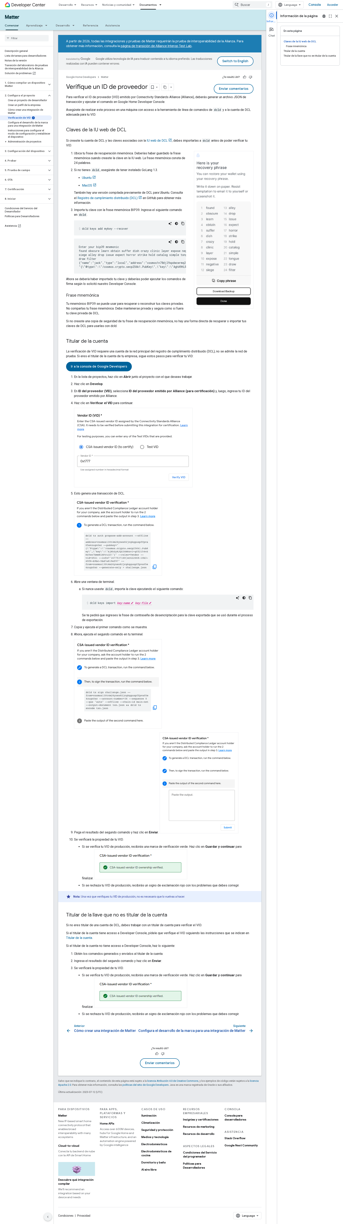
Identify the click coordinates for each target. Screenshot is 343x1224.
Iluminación (148, 1115)
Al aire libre (149, 1169)
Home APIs (107, 1123)
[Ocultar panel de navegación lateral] (48, 1217)
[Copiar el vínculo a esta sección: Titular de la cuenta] (112, 341)
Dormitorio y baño (153, 1162)
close (336, 16)
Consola (314, 5)
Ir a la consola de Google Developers (99, 367)
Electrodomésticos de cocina (156, 1153)
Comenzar (12, 25)
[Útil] (245, 77)
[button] (23, 84)
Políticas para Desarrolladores (194, 1165)
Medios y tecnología (155, 1137)
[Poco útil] (250, 77)
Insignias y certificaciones (201, 1119)
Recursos (87, 5)
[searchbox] (27, 38)
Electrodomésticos (154, 1144)
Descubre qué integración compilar (75, 1181)
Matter (12, 17)
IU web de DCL (157, 140)
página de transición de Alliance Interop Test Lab (156, 46)
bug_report (324, 16)
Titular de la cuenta (79, 938)
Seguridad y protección (157, 1130)
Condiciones (65, 1215)
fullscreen (330, 16)
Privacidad (83, 1215)
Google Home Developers (81, 76)
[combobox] (252, 4)
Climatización (150, 1122)
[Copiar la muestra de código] (183, 223)
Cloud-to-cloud (68, 1146)
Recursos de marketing (198, 1126)
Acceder (332, 4)
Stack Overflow (234, 1138)
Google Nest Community (241, 1145)
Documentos (148, 5)
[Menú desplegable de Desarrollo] (74, 25)
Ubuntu (87, 178)
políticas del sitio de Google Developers (145, 1084)
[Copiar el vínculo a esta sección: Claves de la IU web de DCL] (130, 130)
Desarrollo (66, 5)
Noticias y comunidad (116, 5)
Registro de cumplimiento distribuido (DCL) (107, 198)
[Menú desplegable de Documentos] (161, 5)
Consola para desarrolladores (235, 1117)
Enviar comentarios (233, 89)
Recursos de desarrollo (198, 1134)
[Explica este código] (170, 223)
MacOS (87, 185)
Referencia (90, 25)
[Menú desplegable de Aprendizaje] (47, 25)
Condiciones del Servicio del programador (200, 1154)
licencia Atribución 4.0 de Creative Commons (172, 1080)
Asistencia (112, 25)
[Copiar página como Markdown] (165, 87)
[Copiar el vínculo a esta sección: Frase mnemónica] (103, 295)
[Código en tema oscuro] (176, 223)
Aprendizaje (34, 25)
